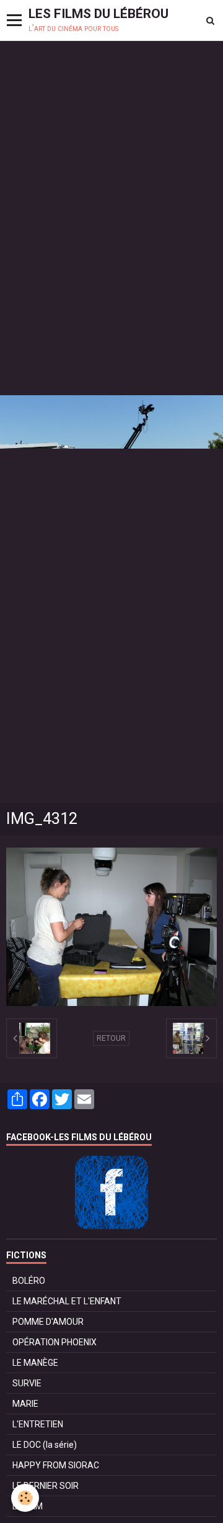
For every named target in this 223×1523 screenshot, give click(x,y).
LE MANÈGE (35, 1363)
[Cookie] (25, 1498)
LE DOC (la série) (44, 1445)
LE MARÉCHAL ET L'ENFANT (66, 1301)
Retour (111, 1038)
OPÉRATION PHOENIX (54, 1342)
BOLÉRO (28, 1281)
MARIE (25, 1404)
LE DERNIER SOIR (45, 1486)
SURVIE (27, 1383)
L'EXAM (27, 1506)
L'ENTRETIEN (37, 1424)
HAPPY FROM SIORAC (55, 1465)
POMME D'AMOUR (48, 1322)
